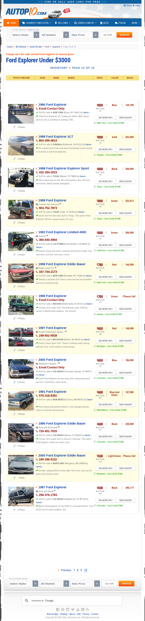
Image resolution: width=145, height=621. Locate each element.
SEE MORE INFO (105, 117)
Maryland (101, 473)
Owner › (86, 112)
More (134, 23)
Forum (122, 23)
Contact (94, 614)
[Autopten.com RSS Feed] (87, 609)
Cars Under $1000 (116, 123)
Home (13, 23)
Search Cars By (86, 23)
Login (137, 5)
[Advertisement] (72, 90)
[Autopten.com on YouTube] (77, 609)
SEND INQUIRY (125, 117)
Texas (99, 186)
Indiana (100, 314)
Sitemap (64, 614)
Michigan (101, 346)
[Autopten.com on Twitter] (72, 609)
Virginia (100, 155)
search (124, 34)
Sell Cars (63, 23)
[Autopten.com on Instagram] (67, 609)
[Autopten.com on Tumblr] (82, 609)
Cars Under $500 (114, 473)
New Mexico (102, 410)
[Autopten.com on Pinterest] (62, 609)
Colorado (101, 378)
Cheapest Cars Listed (37, 23)
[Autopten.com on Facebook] (57, 609)
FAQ (79, 614)
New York (101, 123)
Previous (65, 570)
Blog (106, 23)
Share (129, 5)
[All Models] (55, 35)
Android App (52, 614)
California (101, 250)
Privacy (86, 614)
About (72, 614)
